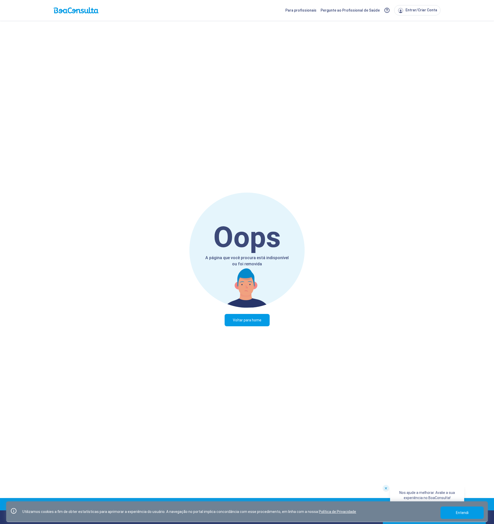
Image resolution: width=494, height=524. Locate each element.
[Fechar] (386, 488)
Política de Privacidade (337, 512)
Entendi (462, 513)
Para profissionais (300, 10)
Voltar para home (247, 320)
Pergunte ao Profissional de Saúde (350, 10)
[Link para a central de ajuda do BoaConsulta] (387, 10)
